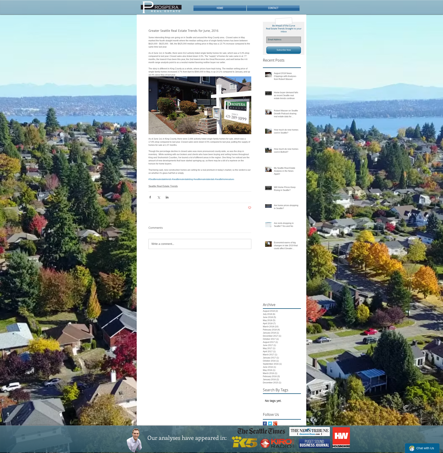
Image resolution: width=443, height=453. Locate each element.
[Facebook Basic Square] (265, 424)
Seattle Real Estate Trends (163, 186)
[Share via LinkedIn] (167, 197)
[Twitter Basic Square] (270, 424)
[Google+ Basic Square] (275, 424)
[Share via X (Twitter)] (158, 197)
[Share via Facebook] (150, 197)
